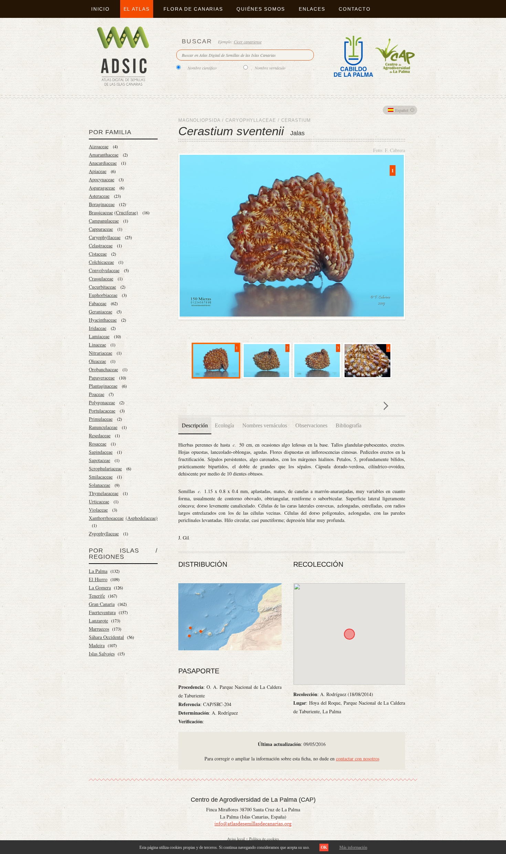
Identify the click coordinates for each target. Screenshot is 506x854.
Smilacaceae (101, 476)
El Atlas (137, 9)
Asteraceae (99, 196)
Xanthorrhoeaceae (106, 518)
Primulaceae (101, 419)
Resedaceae (99, 435)
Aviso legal (236, 838)
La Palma (98, 571)
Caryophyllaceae (104, 237)
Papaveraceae (102, 377)
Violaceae (98, 509)
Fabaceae (97, 303)
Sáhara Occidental (106, 637)
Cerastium (296, 120)
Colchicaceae (101, 262)
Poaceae (96, 394)
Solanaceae (99, 485)
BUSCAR (197, 41)
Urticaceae (99, 501)
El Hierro (98, 579)
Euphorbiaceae (103, 295)
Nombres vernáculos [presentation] (264, 425)
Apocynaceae (101, 179)
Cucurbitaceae (102, 287)
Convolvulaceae (104, 270)
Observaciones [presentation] (311, 425)
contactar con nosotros (357, 758)
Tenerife (97, 596)
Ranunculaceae (103, 427)
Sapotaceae (99, 460)
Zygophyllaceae (104, 533)
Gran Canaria (102, 604)
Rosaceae (97, 443)
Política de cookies (264, 838)
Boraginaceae (102, 204)
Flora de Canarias (193, 9)
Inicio (100, 9)
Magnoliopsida (199, 120)
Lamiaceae (99, 336)
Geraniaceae (100, 311)
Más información (353, 847)
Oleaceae (97, 361)
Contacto (354, 9)
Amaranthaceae (103, 154)
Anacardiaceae (103, 163)
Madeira (97, 645)
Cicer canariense (248, 41)
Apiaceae (97, 171)
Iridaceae (97, 328)
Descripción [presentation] (195, 425)
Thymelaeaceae (103, 493)
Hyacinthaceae (103, 320)
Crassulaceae (101, 278)
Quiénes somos (260, 9)
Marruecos (99, 629)
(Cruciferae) (126, 212)
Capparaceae (101, 229)
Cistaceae (98, 253)
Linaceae (97, 344)
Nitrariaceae (100, 353)
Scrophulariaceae (105, 468)
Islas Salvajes (102, 653)
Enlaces (312, 9)
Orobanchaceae (103, 369)
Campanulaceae (104, 220)
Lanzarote (98, 620)
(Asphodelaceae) (142, 518)
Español (401, 110)
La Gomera (100, 587)
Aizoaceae (98, 146)
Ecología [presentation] (224, 425)
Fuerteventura (102, 612)
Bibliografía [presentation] (348, 425)
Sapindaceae (101, 452)
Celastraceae (101, 245)
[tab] (194, 425)
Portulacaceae (102, 410)
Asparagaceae (102, 187)
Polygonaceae (102, 402)
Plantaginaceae (103, 386)
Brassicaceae (101, 212)
